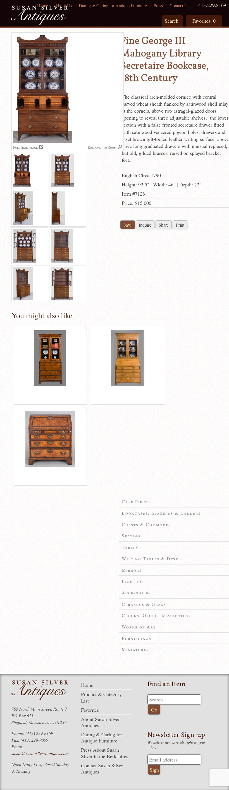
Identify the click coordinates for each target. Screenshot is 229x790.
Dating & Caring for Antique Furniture (113, 5)
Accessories (136, 593)
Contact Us (179, 5)
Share (164, 225)
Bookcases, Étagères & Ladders (161, 513)
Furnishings (136, 638)
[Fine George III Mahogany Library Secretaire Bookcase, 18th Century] (29, 170)
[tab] (174, 501)
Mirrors (132, 570)
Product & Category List (101, 697)
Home (42, 5)
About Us (63, 5)
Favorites (90, 709)
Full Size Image (25, 147)
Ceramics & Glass (144, 604)
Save (127, 225)
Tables (130, 547)
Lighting (132, 581)
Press (158, 5)
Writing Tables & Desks (151, 558)
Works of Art (139, 627)
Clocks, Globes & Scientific (157, 615)
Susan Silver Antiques (39, 16)
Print (180, 225)
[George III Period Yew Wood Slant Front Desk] (50, 465)
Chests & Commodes (146, 524)
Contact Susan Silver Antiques (102, 768)
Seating (131, 535)
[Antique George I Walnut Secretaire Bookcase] (50, 384)
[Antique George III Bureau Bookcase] (127, 384)
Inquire (145, 225)
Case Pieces (136, 501)
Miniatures (135, 649)
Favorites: (204, 20)
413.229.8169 (212, 5)
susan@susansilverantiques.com (40, 753)
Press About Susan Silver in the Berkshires (104, 752)
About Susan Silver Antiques (100, 722)
